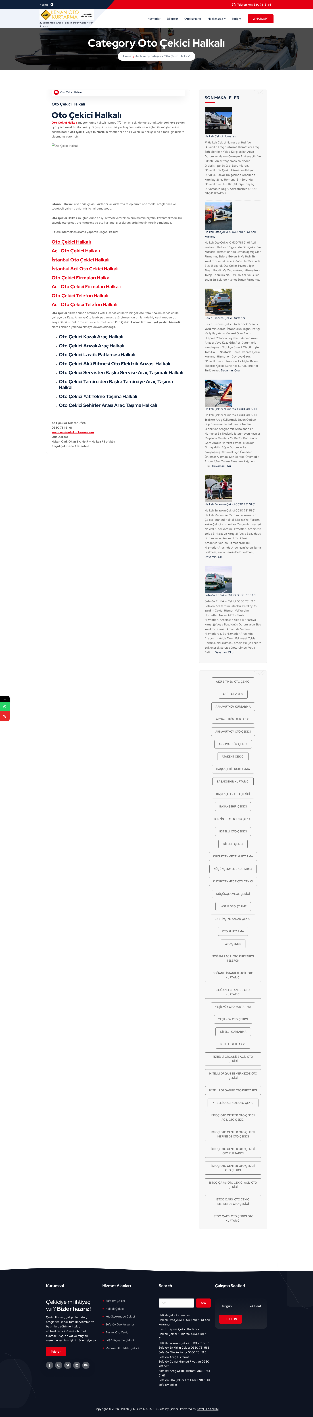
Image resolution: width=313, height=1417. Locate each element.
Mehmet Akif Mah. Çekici (122, 1348)
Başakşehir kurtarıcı (233, 781)
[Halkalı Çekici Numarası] (218, 120)
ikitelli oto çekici (233, 831)
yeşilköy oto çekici (233, 1019)
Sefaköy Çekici (115, 1301)
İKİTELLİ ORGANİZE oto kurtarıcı (233, 1090)
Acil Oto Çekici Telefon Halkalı (84, 304)
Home (127, 56)
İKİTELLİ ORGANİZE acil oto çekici (233, 1059)
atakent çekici (233, 756)
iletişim (236, 19)
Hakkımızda (215, 19)
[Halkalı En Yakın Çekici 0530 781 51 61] (218, 488)
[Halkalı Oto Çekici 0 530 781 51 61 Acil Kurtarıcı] (218, 216)
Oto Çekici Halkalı (71, 92)
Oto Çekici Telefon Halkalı (80, 296)
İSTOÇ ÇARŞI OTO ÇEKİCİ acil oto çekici (233, 1185)
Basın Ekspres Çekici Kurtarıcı (225, 318)
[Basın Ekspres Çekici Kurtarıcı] (218, 302)
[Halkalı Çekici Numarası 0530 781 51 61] (218, 393)
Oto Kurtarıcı (192, 19)
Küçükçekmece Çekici (120, 1316)
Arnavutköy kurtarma (233, 706)
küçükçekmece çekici (233, 894)
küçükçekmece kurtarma (233, 856)
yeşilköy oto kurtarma (233, 1007)
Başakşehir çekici (233, 806)
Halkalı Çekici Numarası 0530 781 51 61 (231, 409)
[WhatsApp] (5, 706)
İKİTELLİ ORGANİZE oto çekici (233, 1103)
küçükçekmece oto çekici (233, 881)
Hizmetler (153, 19)
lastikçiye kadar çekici (233, 919)
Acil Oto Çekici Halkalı (76, 251)
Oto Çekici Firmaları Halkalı (82, 278)
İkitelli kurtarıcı (233, 1044)
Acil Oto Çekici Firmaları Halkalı (86, 287)
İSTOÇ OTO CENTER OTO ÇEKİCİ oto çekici (232, 1168)
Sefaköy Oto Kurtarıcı (120, 1324)
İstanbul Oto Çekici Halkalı (80, 260)
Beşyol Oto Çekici (117, 1332)
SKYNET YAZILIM (207, 1409)
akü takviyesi (233, 694)
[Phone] (5, 716)
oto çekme (233, 944)
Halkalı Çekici (115, 1309)
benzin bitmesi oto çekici (233, 819)
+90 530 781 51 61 (259, 4)
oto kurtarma (233, 931)
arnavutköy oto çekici (233, 731)
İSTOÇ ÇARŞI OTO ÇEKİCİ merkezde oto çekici (233, 1202)
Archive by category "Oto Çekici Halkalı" (162, 56)
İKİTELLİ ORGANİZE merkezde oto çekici (233, 1076)
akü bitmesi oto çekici (233, 682)
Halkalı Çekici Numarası (221, 136)
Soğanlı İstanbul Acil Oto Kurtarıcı (233, 975)
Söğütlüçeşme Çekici (120, 1340)
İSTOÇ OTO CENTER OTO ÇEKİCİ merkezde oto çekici (232, 1134)
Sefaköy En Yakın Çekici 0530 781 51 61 (230, 595)
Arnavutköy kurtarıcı (233, 719)
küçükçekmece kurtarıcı (233, 869)
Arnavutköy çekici (233, 744)
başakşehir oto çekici (233, 794)
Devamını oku (230, 370)
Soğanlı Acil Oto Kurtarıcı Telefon (233, 958)
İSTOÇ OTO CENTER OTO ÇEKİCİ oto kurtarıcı (232, 1151)
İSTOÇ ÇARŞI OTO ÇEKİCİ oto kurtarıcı (233, 1218)
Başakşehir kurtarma (233, 769)
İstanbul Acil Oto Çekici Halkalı (85, 269)
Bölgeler (172, 19)
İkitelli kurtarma (233, 1032)
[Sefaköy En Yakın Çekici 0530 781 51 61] (218, 579)
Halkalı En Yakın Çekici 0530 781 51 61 (230, 504)
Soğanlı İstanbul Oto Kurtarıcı (233, 992)
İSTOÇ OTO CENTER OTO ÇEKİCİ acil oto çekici (232, 1117)
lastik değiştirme (233, 906)
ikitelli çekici (233, 844)
